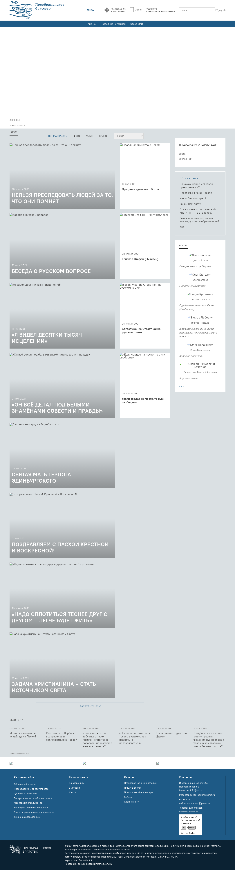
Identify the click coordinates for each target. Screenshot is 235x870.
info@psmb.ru (197, 790)
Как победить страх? (193, 198)
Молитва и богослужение (28, 802)
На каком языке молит (196, 185)
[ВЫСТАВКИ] (117, 763)
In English (220, 10)
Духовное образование (27, 816)
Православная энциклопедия (198, 144)
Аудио (89, 135)
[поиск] (217, 10)
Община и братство (24, 784)
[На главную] (37, 10)
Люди (182, 153)
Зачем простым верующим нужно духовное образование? (199, 219)
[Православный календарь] (107, 10)
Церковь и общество (25, 793)
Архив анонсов (18, 125)
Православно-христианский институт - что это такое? (198, 211)
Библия (138, 9)
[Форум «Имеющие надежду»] (117, 72)
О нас (90, 9)
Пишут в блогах (132, 787)
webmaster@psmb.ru (198, 803)
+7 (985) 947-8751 (188, 811)
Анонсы (92, 23)
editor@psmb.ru (206, 794)
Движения (185, 158)
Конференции (76, 782)
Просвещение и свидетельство (31, 788)
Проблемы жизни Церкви (196, 193)
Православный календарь (138, 792)
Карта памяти (131, 801)
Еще (182, 226)
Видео (103, 135)
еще (181, 386)
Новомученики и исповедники (31, 807)
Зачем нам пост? (190, 204)
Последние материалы (113, 23)
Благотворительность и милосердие (34, 812)
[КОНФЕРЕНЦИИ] (44, 763)
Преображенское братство (37, 849)
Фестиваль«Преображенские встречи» (160, 10)
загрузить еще (90, 706)
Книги (72, 792)
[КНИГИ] (190, 763)
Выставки (74, 787)
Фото (76, 135)
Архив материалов (19, 753)
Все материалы (58, 135)
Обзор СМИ (136, 23)
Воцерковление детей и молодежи (33, 798)
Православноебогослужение (118, 10)
